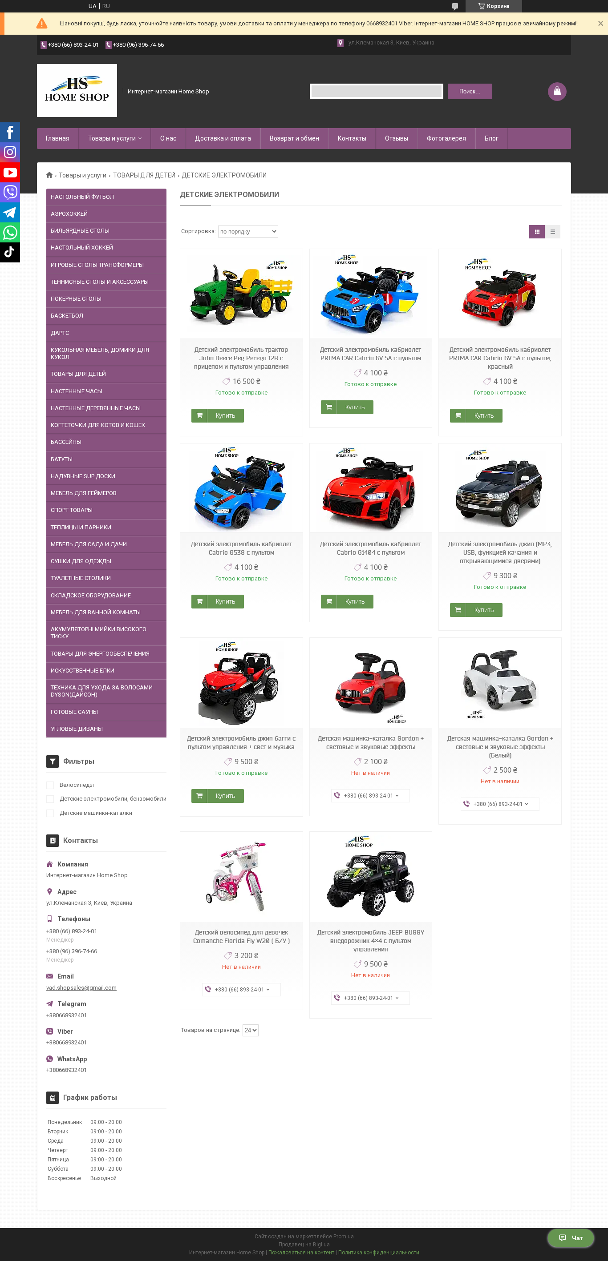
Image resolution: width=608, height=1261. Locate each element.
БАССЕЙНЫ (66, 442)
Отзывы (396, 138)
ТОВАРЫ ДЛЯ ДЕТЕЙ (144, 175)
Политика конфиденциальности (378, 1252)
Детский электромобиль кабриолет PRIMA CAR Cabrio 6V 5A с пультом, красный (500, 358)
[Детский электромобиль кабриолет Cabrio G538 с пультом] (241, 488)
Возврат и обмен (294, 138)
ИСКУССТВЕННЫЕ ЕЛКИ (82, 670)
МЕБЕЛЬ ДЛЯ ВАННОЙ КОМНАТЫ (96, 612)
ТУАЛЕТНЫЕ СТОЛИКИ (81, 578)
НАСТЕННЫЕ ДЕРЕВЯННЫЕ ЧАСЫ (96, 408)
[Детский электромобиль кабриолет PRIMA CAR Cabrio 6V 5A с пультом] (371, 293)
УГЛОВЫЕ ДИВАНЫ (77, 728)
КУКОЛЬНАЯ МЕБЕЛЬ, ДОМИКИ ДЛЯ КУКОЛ (100, 353)
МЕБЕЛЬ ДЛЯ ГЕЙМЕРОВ (84, 493)
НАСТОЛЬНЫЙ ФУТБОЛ (82, 196)
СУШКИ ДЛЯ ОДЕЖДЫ (81, 561)
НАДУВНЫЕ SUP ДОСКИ (83, 476)
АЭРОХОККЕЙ (69, 213)
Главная (57, 138)
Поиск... (470, 91)
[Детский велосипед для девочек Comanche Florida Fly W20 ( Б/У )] (241, 876)
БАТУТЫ (62, 459)
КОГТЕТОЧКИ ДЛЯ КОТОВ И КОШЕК (98, 425)
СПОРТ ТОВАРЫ (72, 510)
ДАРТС (60, 333)
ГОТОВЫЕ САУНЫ (74, 712)
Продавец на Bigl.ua (304, 1244)
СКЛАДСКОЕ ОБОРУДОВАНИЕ (91, 595)
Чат (577, 1237)
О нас (168, 138)
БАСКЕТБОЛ (67, 315)
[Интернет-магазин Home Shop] (77, 90)
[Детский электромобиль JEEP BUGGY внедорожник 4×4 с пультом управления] (371, 876)
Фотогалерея (446, 138)
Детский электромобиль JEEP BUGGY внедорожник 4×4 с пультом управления (370, 941)
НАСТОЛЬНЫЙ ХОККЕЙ (82, 247)
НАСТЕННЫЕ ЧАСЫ (76, 391)
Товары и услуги (112, 138)
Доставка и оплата (223, 138)
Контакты (352, 138)
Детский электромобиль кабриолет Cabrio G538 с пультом (241, 548)
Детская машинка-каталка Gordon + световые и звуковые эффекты (371, 742)
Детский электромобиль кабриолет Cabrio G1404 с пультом (370, 548)
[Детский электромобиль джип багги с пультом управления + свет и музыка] (241, 682)
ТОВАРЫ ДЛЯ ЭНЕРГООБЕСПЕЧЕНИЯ (100, 653)
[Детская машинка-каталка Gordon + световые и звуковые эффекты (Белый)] (500, 682)
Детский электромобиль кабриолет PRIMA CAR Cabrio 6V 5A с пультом (370, 354)
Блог (492, 138)
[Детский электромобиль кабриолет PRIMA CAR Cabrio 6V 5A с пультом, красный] (500, 293)
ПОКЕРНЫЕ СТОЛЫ (76, 298)
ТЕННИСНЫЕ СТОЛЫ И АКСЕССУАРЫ (100, 281)
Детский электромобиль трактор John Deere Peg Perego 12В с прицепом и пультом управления (241, 358)
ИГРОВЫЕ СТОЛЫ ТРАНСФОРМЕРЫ (97, 265)
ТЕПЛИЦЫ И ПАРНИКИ (81, 527)
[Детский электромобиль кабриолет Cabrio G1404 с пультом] (371, 488)
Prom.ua (343, 1236)
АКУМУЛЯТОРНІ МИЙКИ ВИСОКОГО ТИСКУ (98, 633)
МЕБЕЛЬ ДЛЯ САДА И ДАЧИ (89, 544)
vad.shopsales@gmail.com (81, 987)
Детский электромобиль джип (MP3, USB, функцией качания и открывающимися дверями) (500, 552)
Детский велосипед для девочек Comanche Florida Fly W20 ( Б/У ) (241, 936)
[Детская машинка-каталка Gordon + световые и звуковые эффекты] (371, 682)
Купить (225, 415)
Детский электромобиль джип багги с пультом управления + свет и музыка (241, 742)
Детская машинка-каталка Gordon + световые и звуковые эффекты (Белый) (500, 747)
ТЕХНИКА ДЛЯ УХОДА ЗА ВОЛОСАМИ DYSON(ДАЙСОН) (102, 691)
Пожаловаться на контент (301, 1252)
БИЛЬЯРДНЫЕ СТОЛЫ (80, 230)
